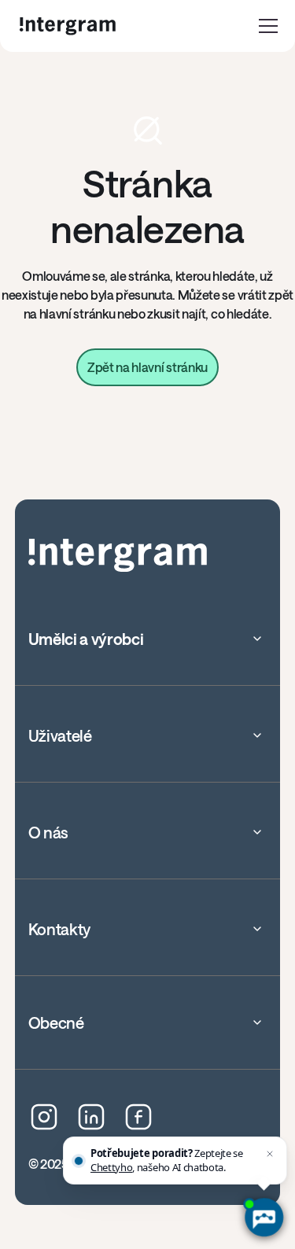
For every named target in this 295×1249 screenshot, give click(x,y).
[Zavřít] (270, 1154)
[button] (268, 25)
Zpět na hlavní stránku (147, 366)
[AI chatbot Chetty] (263, 1217)
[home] (68, 26)
